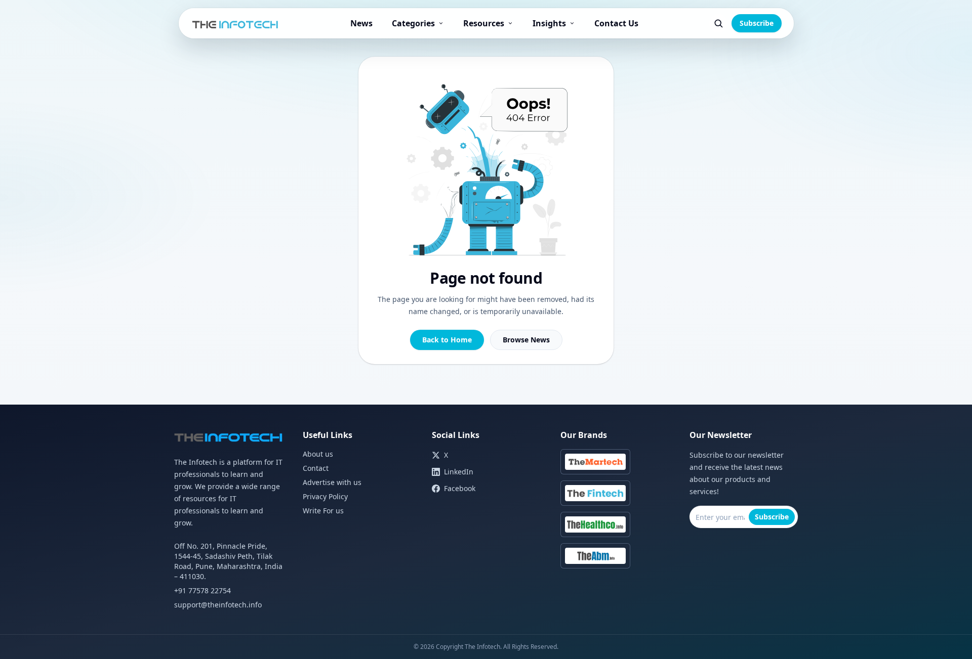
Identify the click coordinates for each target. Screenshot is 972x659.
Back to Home (447, 339)
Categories (413, 23)
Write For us (323, 510)
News (361, 23)
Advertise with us (332, 482)
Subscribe (757, 23)
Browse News (526, 339)
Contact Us (616, 23)
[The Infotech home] (235, 23)
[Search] (718, 23)
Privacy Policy (325, 496)
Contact (316, 468)
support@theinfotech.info (218, 604)
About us (318, 454)
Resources (483, 23)
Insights (549, 23)
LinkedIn (458, 471)
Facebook (459, 488)
